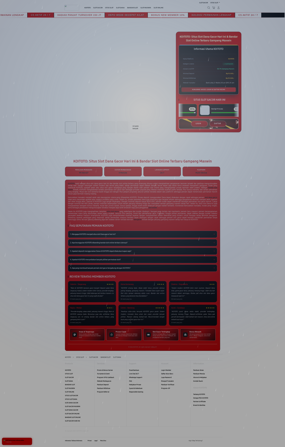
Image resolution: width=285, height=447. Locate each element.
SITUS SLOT (69, 374)
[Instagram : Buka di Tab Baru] (214, 440)
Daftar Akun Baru (167, 374)
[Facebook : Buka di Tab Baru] (205, 440)
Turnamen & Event (103, 374)
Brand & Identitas (199, 405)
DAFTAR (217, 123)
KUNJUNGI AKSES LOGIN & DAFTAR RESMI (208, 90)
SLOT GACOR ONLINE (72, 414)
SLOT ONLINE (69, 392)
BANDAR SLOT (70, 385)
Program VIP (165, 388)
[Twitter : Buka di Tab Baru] (210, 440)
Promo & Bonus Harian (105, 370)
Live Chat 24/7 (134, 374)
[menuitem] (87, 7)
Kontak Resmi (198, 381)
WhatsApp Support (135, 377)
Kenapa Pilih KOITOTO (200, 398)
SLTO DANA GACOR (71, 403)
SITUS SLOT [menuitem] (214, 3)
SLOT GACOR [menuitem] (203, 3)
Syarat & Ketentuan (135, 388)
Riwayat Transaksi (167, 381)
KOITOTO (68, 370)
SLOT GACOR (69, 377)
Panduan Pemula (199, 374)
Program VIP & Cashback (105, 377)
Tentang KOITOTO (199, 394)
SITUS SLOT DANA (71, 399)
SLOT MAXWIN (70, 388)
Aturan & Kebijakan (200, 377)
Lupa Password (166, 377)
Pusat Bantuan (134, 370)
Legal (96, 440)
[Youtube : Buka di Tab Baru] (218, 440)
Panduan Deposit (103, 385)
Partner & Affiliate (199, 402)
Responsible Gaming (136, 392)
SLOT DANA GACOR (71, 410)
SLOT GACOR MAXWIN (72, 406)
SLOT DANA (69, 381)
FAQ (130, 381)
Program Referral (103, 392)
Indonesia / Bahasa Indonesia (73, 440)
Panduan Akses (198, 370)
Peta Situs (103, 440)
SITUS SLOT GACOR (71, 396)
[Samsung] (71, 7)
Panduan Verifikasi (167, 385)
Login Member (166, 370)
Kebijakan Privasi (135, 385)
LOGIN (198, 123)
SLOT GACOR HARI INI (72, 421)
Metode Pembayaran (104, 381)
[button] (213, 7)
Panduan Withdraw (103, 388)
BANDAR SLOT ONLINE (73, 417)
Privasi (90, 440)
